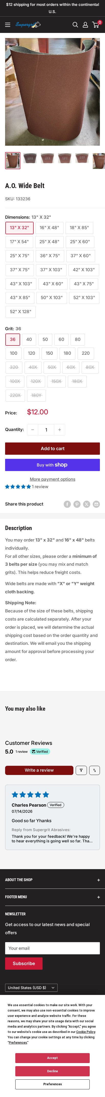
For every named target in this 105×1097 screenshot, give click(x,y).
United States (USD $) (27, 987)
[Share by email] (96, 504)
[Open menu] (7, 25)
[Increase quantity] (59, 429)
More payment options (52, 479)
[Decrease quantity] (32, 429)
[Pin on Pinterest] (77, 504)
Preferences (52, 1084)
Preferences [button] (18, 1042)
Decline (52, 1071)
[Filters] (81, 770)
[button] (18, 486)
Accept (52, 1058)
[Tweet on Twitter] (86, 504)
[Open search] (75, 25)
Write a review (39, 770)
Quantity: (14, 429)
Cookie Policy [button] (85, 1032)
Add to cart (52, 448)
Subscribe (24, 963)
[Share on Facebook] (67, 504)
